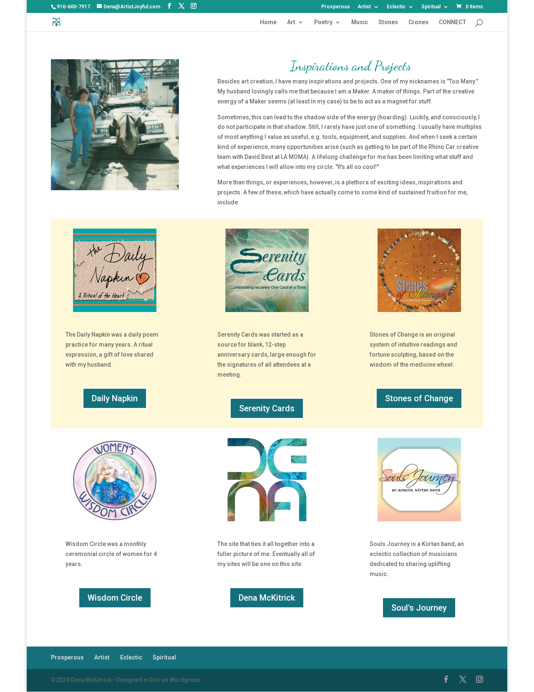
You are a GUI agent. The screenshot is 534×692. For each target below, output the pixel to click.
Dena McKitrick (267, 598)
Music (359, 22)
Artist (364, 7)
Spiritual (431, 7)
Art (291, 22)
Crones (418, 22)
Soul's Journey (419, 608)
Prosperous (335, 7)
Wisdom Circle (115, 598)
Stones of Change (419, 398)
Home (268, 22)
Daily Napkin (115, 398)
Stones (388, 22)
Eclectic (396, 7)
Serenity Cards (267, 408)
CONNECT (452, 22)
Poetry (323, 22)
